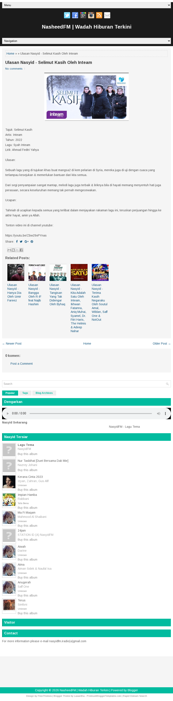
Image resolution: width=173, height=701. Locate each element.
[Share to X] (17, 250)
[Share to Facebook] (21, 250)
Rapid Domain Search (135, 696)
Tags (25, 393)
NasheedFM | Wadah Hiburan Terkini (86, 27)
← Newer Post (12, 343)
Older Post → (162, 343)
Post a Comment (22, 363)
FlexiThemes (45, 696)
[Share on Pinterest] (32, 241)
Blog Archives (44, 393)
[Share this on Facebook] (17, 241)
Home (10, 53)
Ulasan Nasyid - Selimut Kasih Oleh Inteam (48, 62)
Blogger (133, 690)
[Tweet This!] (21, 241)
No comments (14, 68)
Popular (10, 393)
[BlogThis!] (13, 250)
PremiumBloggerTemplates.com (104, 696)
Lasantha (79, 696)
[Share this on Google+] (27, 241)
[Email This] (9, 250)
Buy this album (27, 454)
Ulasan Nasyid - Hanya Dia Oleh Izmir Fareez (14, 292)
